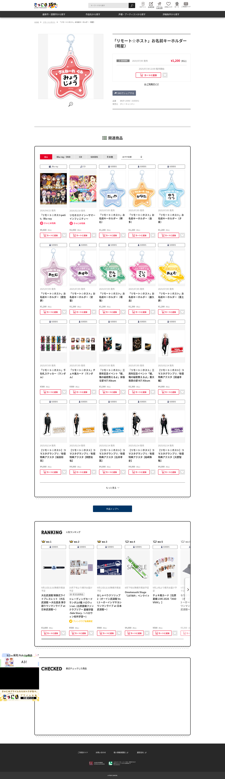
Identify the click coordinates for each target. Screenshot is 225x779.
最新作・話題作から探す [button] (53, 14)
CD (80, 156)
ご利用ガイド (83, 752)
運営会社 (140, 752)
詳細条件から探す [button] (171, 14)
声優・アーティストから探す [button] (132, 14)
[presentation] (60, 639)
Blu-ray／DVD (63, 156)
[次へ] (187, 589)
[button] (124, 93)
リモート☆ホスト (49, 22)
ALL (46, 156)
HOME (36, 22)
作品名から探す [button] (93, 14)
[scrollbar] (112, 639)
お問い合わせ (101, 752)
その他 (110, 156)
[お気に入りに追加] (165, 75)
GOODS (94, 156)
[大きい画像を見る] (70, 104)
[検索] (132, 5)
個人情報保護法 (120, 752)
